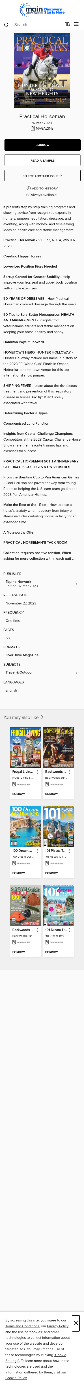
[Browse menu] (76, 24)
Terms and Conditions (22, 1326)
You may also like (21, 718)
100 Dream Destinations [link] (23, 851)
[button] (42, 145)
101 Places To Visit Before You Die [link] (56, 851)
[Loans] (67, 25)
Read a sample (42, 161)
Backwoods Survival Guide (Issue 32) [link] (56, 772)
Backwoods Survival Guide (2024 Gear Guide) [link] (23, 930)
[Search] (6, 24)
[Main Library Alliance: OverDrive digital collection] (42, 9)
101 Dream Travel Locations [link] (56, 930)
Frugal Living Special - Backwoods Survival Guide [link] (23, 772)
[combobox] (32, 24)
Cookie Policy (16, 1378)
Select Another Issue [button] (41, 176)
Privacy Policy (57, 1326)
